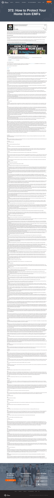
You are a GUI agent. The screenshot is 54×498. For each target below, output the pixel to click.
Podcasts (39, 2)
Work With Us (17, 2)
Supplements (24, 2)
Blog (43, 2)
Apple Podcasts (32, 63)
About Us (11, 2)
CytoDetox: (9, 58)
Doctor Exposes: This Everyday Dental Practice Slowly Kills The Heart (26, 485)
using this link (26, 56)
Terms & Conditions (32, 495)
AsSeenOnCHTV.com (29, 57)
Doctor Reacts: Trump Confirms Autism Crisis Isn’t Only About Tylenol (26, 476)
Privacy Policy (37, 495)
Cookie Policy (41, 495)
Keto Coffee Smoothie (24, 480)
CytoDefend (9, 59)
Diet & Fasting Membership (32, 2)
